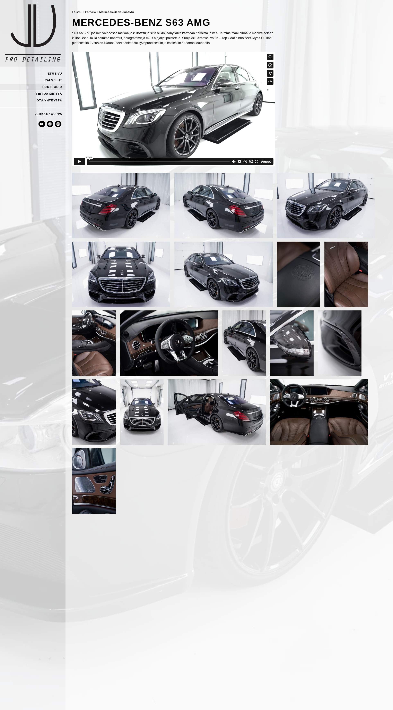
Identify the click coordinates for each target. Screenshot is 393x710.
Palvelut (53, 80)
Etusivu (55, 73)
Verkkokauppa (48, 114)
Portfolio (52, 87)
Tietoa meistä (49, 93)
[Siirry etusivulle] (33, 33)
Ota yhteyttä (49, 100)
